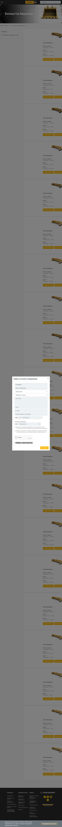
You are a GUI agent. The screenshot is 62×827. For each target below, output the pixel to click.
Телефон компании (20, 421)
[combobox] (20, 417)
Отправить (44, 448)
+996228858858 (24, 443)
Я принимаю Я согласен (49, 823)
